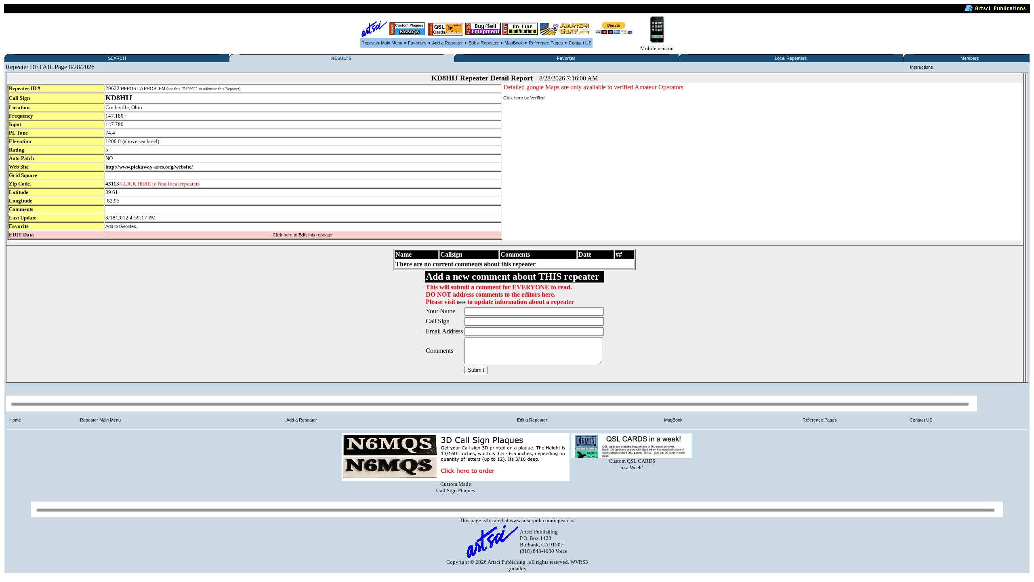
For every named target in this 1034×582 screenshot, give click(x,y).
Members (969, 58)
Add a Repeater (447, 42)
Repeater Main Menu (381, 42)
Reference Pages (546, 42)
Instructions (921, 67)
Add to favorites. (121, 226)
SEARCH (117, 58)
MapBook (513, 42)
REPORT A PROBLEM (143, 88)
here (461, 302)
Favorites (417, 42)
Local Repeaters (791, 58)
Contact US (580, 42)
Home (15, 420)
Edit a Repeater (484, 42)
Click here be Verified (523, 97)
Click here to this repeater (303, 234)
